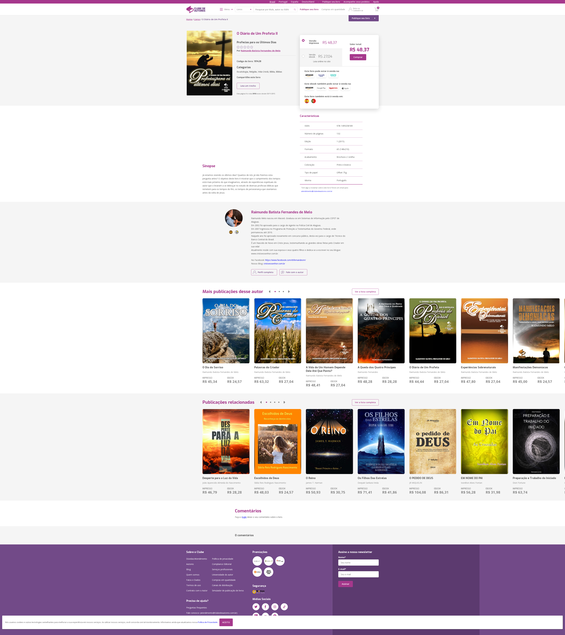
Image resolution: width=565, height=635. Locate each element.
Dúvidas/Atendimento (196, 558)
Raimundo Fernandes (368, 372)
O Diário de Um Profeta (424, 367)
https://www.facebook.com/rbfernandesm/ (285, 260)
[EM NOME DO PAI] (484, 441)
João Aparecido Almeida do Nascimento (221, 482)
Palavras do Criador (266, 367)
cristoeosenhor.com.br (274, 263)
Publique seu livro (331, 1)
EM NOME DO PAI (472, 478)
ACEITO (226, 622)
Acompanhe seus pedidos (357, 1)
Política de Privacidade (207, 622)
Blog (188, 569)
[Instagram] (274, 606)
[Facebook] (265, 606)
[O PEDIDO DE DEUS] (432, 441)
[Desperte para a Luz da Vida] (225, 441)
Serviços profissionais (222, 569)
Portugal (283, 1)
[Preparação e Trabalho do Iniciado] (536, 441)
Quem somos (192, 574)
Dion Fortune (519, 482)
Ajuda (376, 1)
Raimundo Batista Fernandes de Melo (260, 50)
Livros (197, 19)
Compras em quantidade (333, 9)
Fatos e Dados (193, 580)
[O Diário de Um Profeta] (432, 330)
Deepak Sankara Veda (368, 482)
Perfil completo (265, 272)
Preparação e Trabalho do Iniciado (534, 478)
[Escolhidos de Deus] (277, 441)
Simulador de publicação (228, 590)
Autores (190, 564)
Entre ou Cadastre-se (358, 9)
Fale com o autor (295, 272)
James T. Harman (314, 482)
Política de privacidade (222, 558)
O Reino (311, 478)
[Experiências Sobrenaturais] (484, 330)
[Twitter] (256, 606)
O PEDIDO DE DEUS (421, 478)
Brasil (272, 1)
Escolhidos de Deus (266, 478)
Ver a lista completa (365, 291)
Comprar (358, 57)
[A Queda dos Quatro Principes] (381, 330)
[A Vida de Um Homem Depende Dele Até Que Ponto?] (329, 330)
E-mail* (342, 569)
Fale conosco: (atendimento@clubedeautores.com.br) (211, 612)
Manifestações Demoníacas (530, 367)
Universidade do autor (222, 574)
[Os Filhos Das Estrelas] (381, 441)
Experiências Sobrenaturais (478, 367)
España (294, 1)
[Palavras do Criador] (277, 330)
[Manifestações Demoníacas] (536, 330)
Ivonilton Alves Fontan (471, 482)
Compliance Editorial (221, 564)
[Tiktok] (284, 606)
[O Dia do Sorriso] (225, 330)
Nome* (342, 557)
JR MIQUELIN (415, 482)
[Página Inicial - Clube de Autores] (195, 10)
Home (189, 19)
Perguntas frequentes (196, 607)
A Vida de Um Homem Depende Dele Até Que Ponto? (325, 369)
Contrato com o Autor (196, 590)
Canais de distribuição (222, 585)
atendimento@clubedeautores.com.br (316, 191)
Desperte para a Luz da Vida (220, 478)
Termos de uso (193, 585)
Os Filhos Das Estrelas (372, 478)
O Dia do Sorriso (212, 367)
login (244, 517)
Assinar (345, 584)
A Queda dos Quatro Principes (377, 367)
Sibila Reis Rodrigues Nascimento (270, 482)
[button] (269, 291)
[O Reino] (329, 441)
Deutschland (308, 1)
